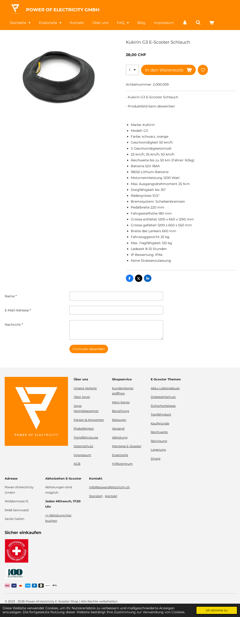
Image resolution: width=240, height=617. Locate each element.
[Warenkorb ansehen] (211, 22)
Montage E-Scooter (126, 446)
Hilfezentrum (122, 464)
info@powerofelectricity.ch (109, 487)
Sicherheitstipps (163, 406)
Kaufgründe (160, 423)
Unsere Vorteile (85, 388)
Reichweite (159, 432)
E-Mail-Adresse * (18, 310)
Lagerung (158, 449)
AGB (77, 464)
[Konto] (184, 22)
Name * (11, 296)
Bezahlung (120, 411)
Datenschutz (83, 446)
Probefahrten (84, 428)
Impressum (82, 455)
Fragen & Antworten (89, 420)
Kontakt (111, 496)
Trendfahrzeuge (86, 437)
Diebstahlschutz (163, 397)
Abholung (120, 437)
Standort (95, 496)
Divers (155, 458)
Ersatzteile (120, 455)
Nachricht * (14, 324)
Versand (118, 428)
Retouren (119, 420)
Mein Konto (121, 402)
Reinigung (159, 441)
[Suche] (198, 22)
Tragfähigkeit (161, 414)
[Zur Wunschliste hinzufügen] (203, 70)
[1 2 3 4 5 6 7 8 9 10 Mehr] (132, 70)
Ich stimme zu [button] (217, 610)
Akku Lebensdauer (165, 388)
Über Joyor (82, 397)
